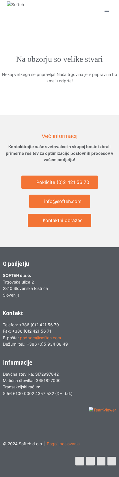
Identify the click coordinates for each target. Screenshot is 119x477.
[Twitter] (90, 461)
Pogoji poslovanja (63, 443)
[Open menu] (106, 11)
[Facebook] (79, 461)
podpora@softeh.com (40, 337)
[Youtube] (101, 461)
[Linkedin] (111, 461)
